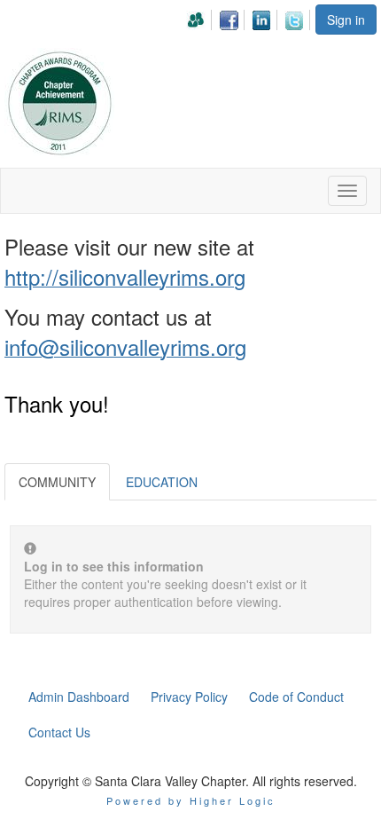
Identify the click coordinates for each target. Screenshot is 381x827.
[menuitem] (200, 17)
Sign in (346, 19)
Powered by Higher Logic (191, 800)
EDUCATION (162, 482)
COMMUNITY (57, 482)
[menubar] (249, 17)
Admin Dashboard (78, 696)
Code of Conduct (296, 696)
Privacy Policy (189, 696)
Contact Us (59, 732)
